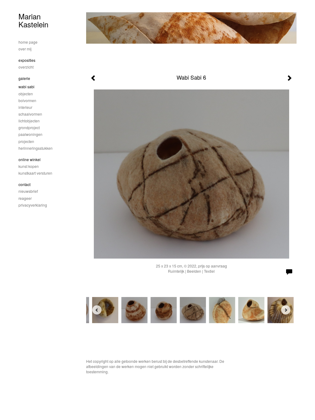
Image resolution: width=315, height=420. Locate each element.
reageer (25, 198)
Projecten (26, 141)
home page (28, 42)
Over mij (24, 48)
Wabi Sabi (26, 86)
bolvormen (27, 100)
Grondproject (29, 127)
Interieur (25, 107)
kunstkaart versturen (35, 173)
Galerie (24, 78)
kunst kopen (28, 166)
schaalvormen (30, 114)
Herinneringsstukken (35, 148)
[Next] (285, 310)
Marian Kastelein (33, 20)
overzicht (26, 66)
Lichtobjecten (29, 120)
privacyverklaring (32, 205)
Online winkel (29, 159)
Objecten (25, 93)
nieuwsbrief (28, 191)
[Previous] (97, 310)
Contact (24, 184)
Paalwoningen (30, 134)
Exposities (26, 60)
